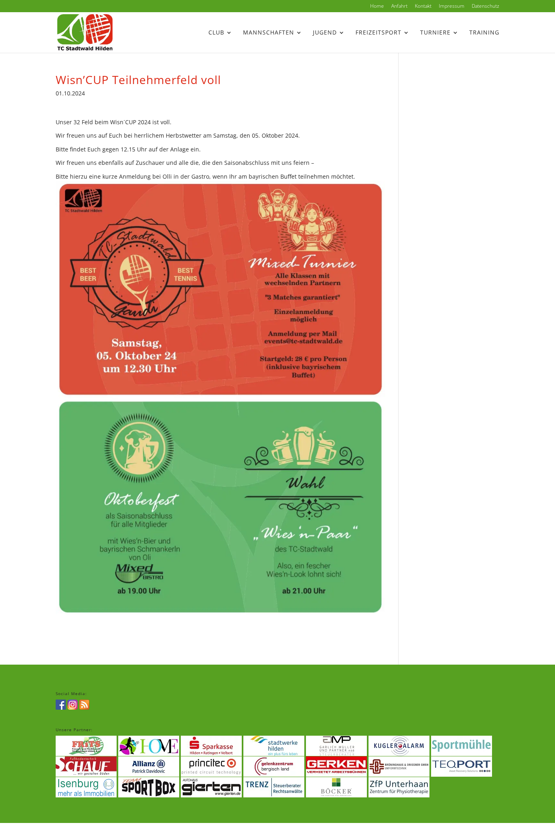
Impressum (451, 6)
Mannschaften (268, 33)
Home (377, 6)
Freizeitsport (378, 33)
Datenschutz (485, 6)
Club (216, 33)
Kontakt (423, 6)
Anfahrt (399, 6)
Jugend (325, 33)
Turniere (435, 33)
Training (484, 33)
